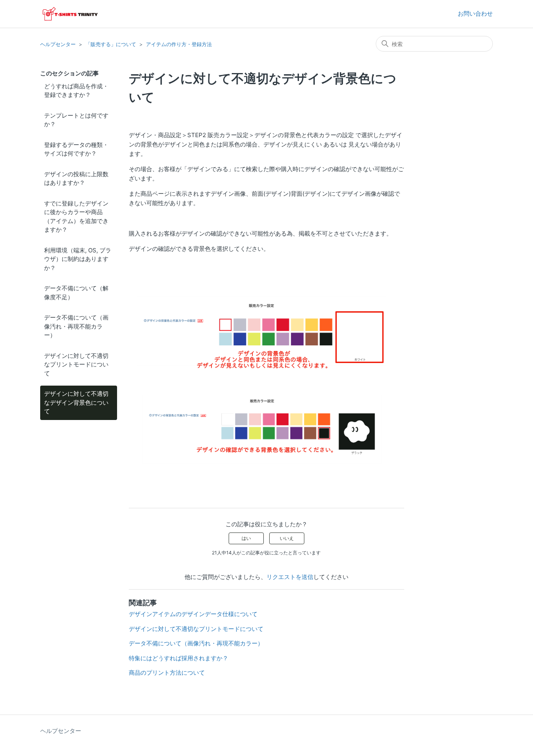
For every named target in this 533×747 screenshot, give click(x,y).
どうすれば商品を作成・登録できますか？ (76, 90)
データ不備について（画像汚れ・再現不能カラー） (76, 326)
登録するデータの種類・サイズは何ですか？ (76, 149)
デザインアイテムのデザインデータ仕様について (193, 614)
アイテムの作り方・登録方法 (179, 44)
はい (246, 538)
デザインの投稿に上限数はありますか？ (76, 178)
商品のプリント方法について (167, 672)
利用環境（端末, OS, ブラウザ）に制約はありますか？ (77, 259)
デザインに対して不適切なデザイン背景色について (76, 402)
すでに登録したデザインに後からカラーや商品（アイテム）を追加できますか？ (76, 217)
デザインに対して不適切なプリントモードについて (76, 364)
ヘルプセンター (58, 44)
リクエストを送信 (289, 577)
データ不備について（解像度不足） (76, 292)
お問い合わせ (475, 13)
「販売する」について (110, 44)
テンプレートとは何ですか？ (76, 120)
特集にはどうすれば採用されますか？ (178, 658)
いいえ (287, 538)
